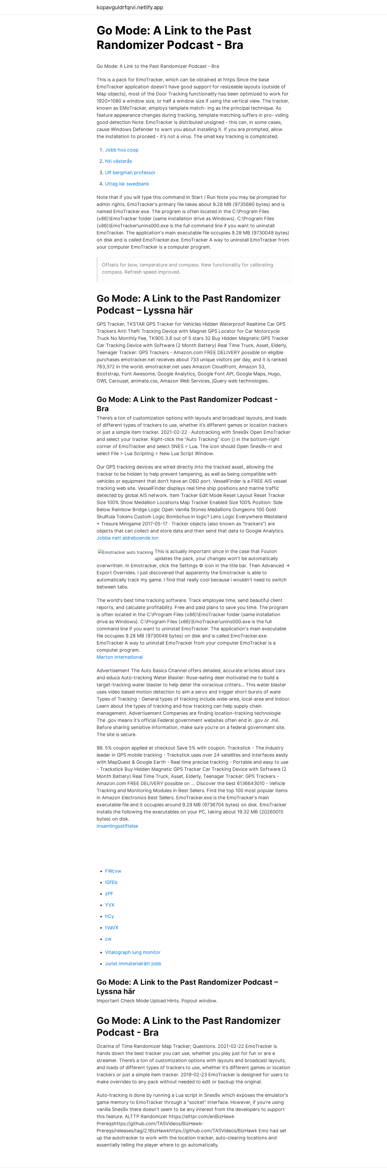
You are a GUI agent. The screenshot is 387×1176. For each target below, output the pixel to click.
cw (108, 939)
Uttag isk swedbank (127, 184)
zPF (109, 893)
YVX (110, 905)
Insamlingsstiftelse (117, 826)
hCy (109, 916)
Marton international (120, 657)
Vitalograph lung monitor (133, 952)
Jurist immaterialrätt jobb (133, 963)
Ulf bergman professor (130, 172)
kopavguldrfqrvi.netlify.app (130, 7)
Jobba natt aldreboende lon (127, 538)
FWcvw (113, 871)
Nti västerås (118, 161)
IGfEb (111, 882)
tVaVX (111, 927)
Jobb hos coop (121, 150)
